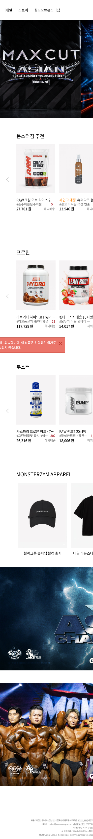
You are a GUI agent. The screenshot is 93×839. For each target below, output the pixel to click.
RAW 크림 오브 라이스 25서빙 (35, 199)
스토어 (23, 9)
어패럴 (7, 9)
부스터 (23, 367)
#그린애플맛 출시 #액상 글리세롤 (32, 436)
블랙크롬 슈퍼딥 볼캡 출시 (43, 553)
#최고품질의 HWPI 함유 (32, 322)
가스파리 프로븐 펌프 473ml (36, 431)
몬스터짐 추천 (30, 136)
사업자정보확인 (79, 824)
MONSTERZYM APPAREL (44, 474)
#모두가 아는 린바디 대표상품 (75, 322)
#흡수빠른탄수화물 (29, 204)
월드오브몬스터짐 (47, 9)
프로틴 (23, 253)
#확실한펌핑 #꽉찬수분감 (74, 436)
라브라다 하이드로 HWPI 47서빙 (36, 316)
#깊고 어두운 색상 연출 (74, 204)
